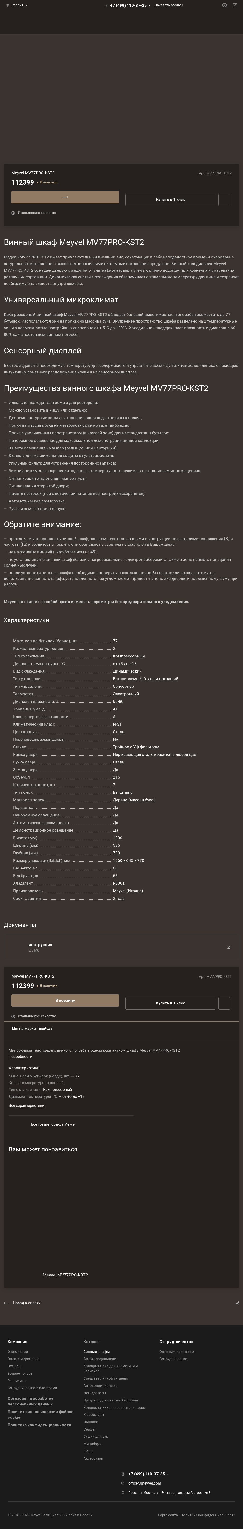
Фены (88, 1451)
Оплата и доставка (23, 1359)
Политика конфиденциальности (39, 1425)
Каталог (91, 1341)
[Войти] (224, 5)
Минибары (93, 1444)
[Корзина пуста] (234, 5)
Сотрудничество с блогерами (32, 1388)
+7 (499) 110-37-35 (128, 5)
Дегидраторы (95, 1393)
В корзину (65, 1000)
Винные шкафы (97, 1352)
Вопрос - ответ (20, 1373)
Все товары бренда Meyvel (53, 1124)
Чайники (91, 1422)
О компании (18, 1352)
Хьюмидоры (94, 1415)
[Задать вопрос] (224, 1003)
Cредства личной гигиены (106, 1378)
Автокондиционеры (100, 1385)
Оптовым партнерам (176, 1352)
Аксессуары (94, 1458)
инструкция (40, 944)
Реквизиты (17, 1381)
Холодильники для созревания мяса (115, 1407)
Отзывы (14, 1366)
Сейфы (89, 1429)
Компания (17, 1341)
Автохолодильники (100, 1359)
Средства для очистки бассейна (111, 1400)
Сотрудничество (176, 1341)
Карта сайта (168, 1515)
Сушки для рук (96, 1436)
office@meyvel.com (144, 1483)
